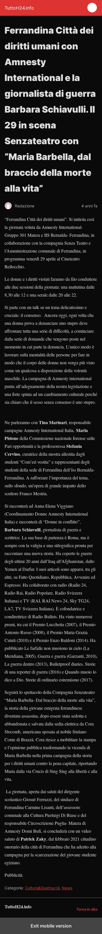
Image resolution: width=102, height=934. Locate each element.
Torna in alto (86, 909)
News (67, 887)
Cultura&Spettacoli (42, 887)
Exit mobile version (51, 926)
